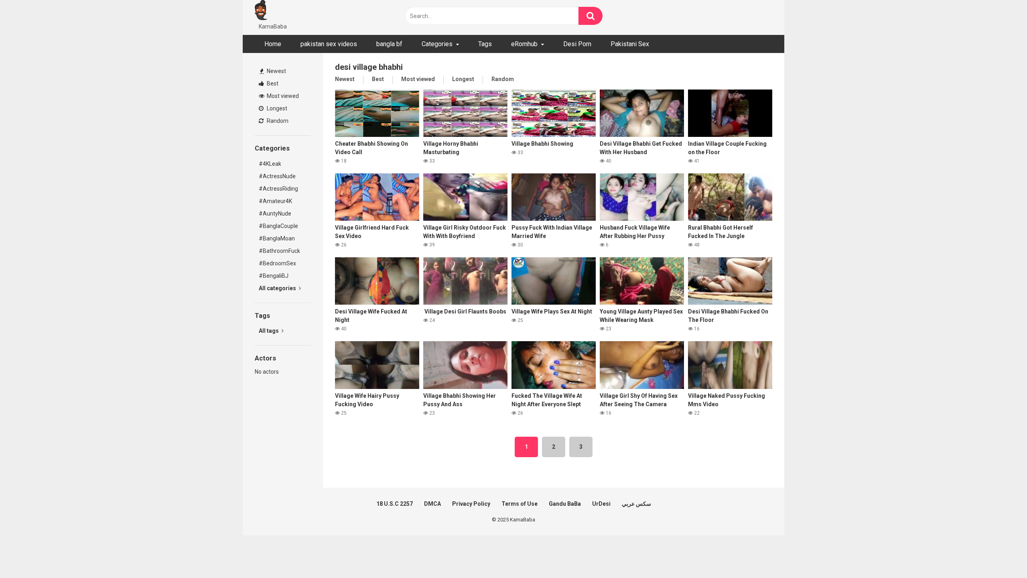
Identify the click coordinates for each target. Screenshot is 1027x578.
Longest (276, 108)
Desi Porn (577, 44)
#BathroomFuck (279, 251)
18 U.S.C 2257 (394, 504)
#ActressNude (277, 176)
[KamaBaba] (261, 11)
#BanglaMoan (277, 238)
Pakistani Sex (630, 44)
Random (277, 121)
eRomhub (524, 44)
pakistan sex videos (328, 44)
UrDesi (601, 504)
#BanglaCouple (278, 226)
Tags (485, 44)
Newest (276, 71)
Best (272, 83)
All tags (269, 331)
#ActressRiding (278, 188)
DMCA (432, 504)
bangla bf (389, 44)
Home (272, 44)
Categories (437, 44)
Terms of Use (519, 504)
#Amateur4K (275, 201)
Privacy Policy (471, 504)
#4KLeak (270, 164)
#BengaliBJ (273, 276)
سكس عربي (636, 504)
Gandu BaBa (565, 504)
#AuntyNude (275, 213)
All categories (278, 288)
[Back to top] (1000, 553)
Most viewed (282, 96)
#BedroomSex (277, 263)
